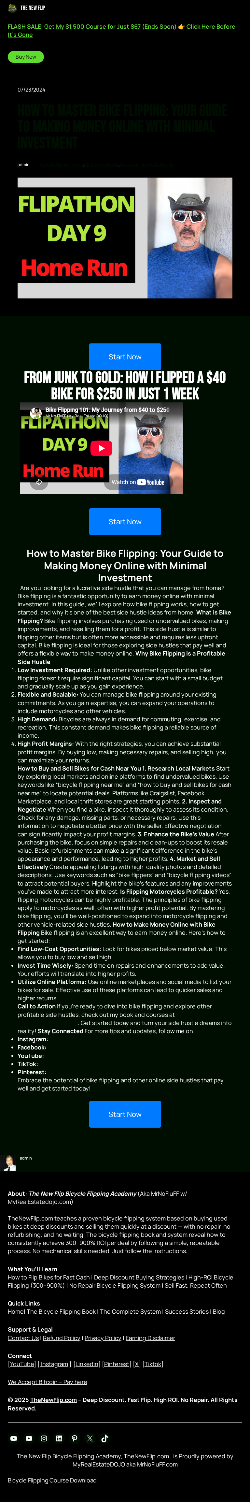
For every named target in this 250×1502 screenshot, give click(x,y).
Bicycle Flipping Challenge (147, 164)
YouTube (22, 1364)
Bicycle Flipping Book (61, 164)
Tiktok (153, 1364)
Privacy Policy (103, 1338)
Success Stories (186, 1311)
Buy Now (26, 56)
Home (16, 1311)
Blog (219, 1311)
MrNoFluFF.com (157, 1464)
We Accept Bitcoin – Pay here (47, 1382)
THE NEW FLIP (33, 8)
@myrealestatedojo (76, 1039)
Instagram (54, 1364)
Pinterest (116, 1364)
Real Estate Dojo (70, 1047)
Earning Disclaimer (150, 1338)
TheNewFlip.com (30, 1218)
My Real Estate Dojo (72, 1056)
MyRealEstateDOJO (99, 1464)
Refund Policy (61, 1338)
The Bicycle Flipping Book (61, 1311)
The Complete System (130, 1311)
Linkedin (87, 1364)
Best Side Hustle (101, 164)
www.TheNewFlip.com (48, 1023)
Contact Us (23, 1338)
